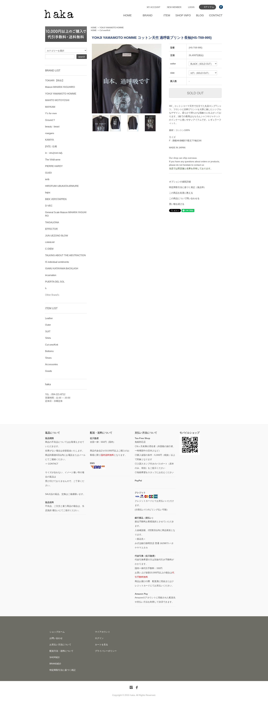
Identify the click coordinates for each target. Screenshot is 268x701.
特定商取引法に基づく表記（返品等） (187, 187)
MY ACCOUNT (153, 7)
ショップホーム (57, 632)
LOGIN (191, 7)
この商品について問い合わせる (184, 198)
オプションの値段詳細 (180, 181)
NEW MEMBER (174, 7)
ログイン (99, 638)
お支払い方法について (60, 644)
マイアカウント (102, 632)
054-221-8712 (58, 394)
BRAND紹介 (55, 663)
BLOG (200, 15)
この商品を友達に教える (181, 193)
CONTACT (215, 15)
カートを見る (101, 644)
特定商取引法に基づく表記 (62, 670)
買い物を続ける (176, 204)
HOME (127, 15)
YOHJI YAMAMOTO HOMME (112, 28)
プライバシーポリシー (106, 651)
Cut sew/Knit (105, 30)
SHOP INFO (183, 15)
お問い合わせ (56, 638)
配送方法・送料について (61, 651)
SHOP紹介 (54, 657)
